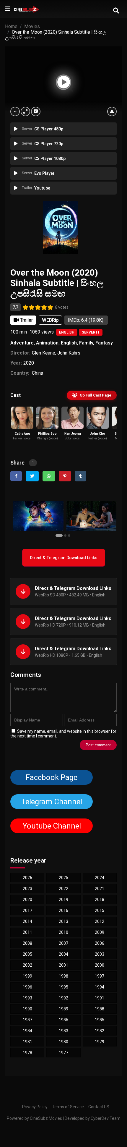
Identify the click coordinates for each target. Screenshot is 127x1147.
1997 (99, 976)
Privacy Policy (35, 1106)
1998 (63, 976)
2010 (63, 932)
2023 (27, 888)
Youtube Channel (51, 825)
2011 (27, 932)
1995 (63, 987)
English (66, 332)
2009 (99, 932)
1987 (27, 1019)
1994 (99, 987)
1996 (27, 987)
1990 (27, 1009)
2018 (99, 899)
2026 (27, 877)
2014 (27, 921)
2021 (99, 888)
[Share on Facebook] (16, 476)
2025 (63, 877)
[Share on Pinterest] (65, 476)
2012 (99, 921)
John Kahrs (68, 353)
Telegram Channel (51, 801)
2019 (63, 899)
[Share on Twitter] (32, 476)
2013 (63, 921)
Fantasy (104, 343)
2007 (63, 943)
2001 (63, 965)
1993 (27, 998)
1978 (27, 1052)
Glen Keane (43, 353)
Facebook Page (51, 777)
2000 (99, 965)
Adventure (22, 343)
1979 (99, 1041)
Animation (47, 343)
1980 (63, 1041)
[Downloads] (15, 111)
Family (86, 343)
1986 (63, 1019)
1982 (99, 1030)
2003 (99, 954)
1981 (27, 1041)
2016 (63, 910)
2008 (27, 943)
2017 (27, 910)
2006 (99, 943)
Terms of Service (68, 1106)
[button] (60, 535)
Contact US (98, 1106)
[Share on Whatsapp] (49, 476)
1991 (99, 998)
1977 (63, 1052)
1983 (63, 1030)
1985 (99, 1019)
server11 (91, 332)
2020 (28, 363)
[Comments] (35, 111)
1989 (63, 1009)
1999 (27, 976)
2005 (27, 954)
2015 (99, 910)
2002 (27, 965)
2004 (63, 954)
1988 (99, 1009)
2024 (99, 877)
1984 (27, 1030)
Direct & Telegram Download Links (63, 557)
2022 (63, 888)
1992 (63, 998)
